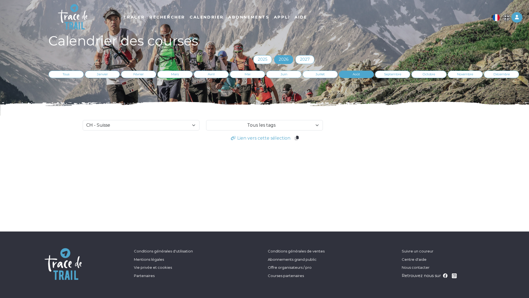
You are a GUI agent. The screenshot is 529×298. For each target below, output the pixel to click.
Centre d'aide (414, 259)
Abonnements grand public (292, 259)
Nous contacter (416, 267)
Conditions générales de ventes (296, 251)
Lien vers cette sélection (263, 138)
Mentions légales (149, 259)
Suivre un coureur (417, 251)
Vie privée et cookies (153, 267)
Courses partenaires (286, 275)
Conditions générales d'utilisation (163, 251)
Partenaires (144, 275)
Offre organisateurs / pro (290, 267)
